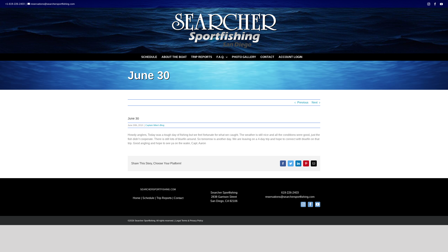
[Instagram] (303, 204)
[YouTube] (317, 204)
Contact (178, 198)
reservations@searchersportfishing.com (52, 3)
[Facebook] (310, 204)
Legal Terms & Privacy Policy (189, 220)
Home (136, 198)
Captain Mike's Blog (154, 125)
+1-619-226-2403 (15, 3)
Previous (302, 102)
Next (314, 102)
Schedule (148, 198)
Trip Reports (164, 198)
